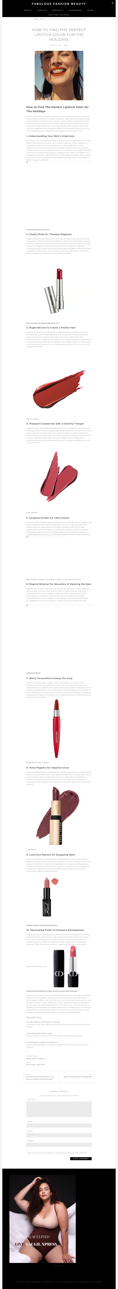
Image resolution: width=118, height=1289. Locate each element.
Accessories (75, 10)
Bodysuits (58, 10)
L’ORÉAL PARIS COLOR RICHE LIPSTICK (41, 925)
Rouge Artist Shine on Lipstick (37, 762)
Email (30, 1131)
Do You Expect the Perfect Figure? (39, 1033)
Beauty (28, 10)
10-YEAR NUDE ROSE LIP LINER (37, 230)
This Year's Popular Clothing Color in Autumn (43, 1022)
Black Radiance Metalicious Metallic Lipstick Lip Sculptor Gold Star (53, 579)
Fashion (35, 1058)
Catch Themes (96, 1282)
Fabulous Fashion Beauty (59, 3)
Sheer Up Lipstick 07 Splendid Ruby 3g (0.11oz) (42, 323)
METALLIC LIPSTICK (33, 673)
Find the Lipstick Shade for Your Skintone (41, 1042)
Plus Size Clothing (59, 15)
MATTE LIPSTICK (32, 419)
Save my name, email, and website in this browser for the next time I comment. (57, 1153)
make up (41, 1058)
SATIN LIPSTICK (31, 512)
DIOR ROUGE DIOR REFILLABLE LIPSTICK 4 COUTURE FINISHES (51, 991)
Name (30, 1121)
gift (27, 1064)
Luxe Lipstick (31, 849)
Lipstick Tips (40, 1064)
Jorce (66, 45)
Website (31, 1141)
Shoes (90, 10)
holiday (32, 1064)
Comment (31, 1099)
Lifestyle (42, 10)
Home (36, 19)
